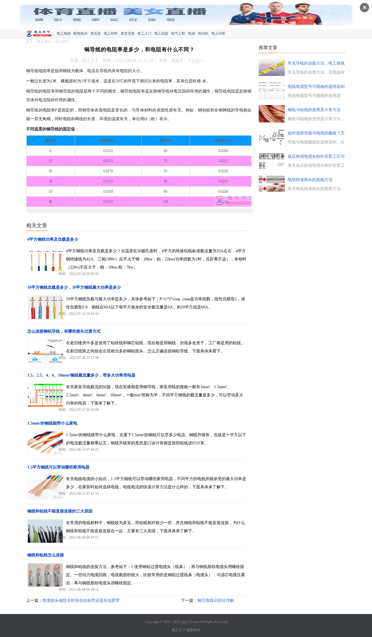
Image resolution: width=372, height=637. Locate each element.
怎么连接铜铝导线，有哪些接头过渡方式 (64, 331)
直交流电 (128, 33)
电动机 (203, 33)
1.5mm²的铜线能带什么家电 (52, 423)
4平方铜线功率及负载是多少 (52, 239)
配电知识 (80, 33)
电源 (191, 33)
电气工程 (178, 33)
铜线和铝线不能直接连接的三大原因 (59, 511)
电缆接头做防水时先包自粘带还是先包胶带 (81, 600)
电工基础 (44, 42)
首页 (29, 42)
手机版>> (196, 60)
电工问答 (218, 33)
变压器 (95, 33)
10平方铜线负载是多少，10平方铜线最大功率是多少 (74, 287)
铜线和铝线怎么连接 (45, 555)
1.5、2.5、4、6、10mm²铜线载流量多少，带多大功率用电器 (81, 375)
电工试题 (161, 33)
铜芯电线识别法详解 (215, 600)
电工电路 (64, 33)
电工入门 (144, 33)
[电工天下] (41, 34)
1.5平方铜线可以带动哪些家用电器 (58, 467)
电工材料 (111, 33)
